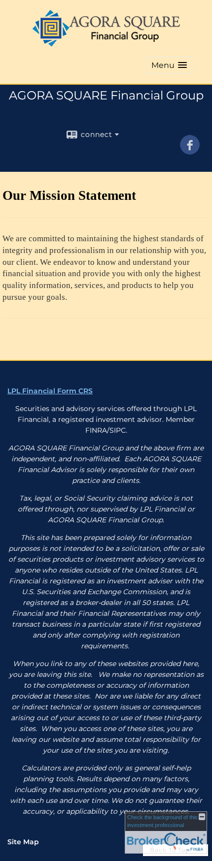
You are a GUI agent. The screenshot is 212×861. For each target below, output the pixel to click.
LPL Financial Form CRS (50, 390)
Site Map (23, 841)
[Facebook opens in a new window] (190, 151)
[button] (169, 65)
